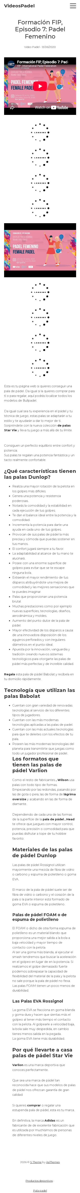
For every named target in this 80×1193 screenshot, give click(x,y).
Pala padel (40, 1190)
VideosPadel (19, 6)
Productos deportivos (39, 1180)
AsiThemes (53, 1162)
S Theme (36, 1162)
